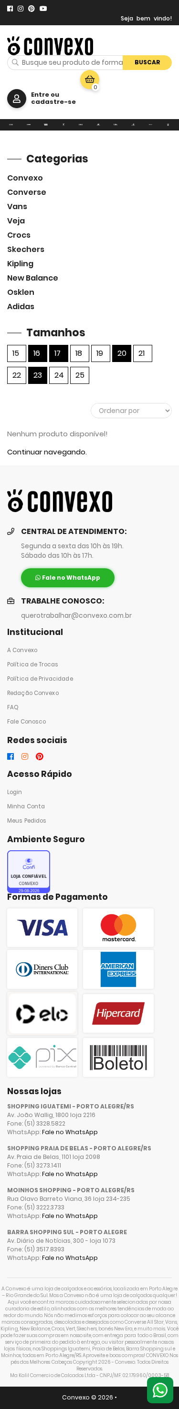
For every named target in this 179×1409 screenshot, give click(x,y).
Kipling (20, 263)
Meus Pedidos (26, 821)
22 (16, 375)
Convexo (25, 177)
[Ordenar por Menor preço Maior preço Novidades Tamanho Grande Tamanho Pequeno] (131, 410)
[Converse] (29, 125)
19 (99, 353)
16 (36, 353)
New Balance (32, 277)
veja (16, 220)
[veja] (64, 125)
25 (79, 375)
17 (57, 353)
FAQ (13, 707)
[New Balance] (133, 125)
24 (59, 375)
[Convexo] (11, 125)
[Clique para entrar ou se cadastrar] (16, 98)
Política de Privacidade (40, 679)
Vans (17, 206)
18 (78, 353)
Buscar (147, 62)
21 (141, 353)
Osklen (20, 292)
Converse (26, 192)
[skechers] (99, 125)
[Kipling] (116, 125)
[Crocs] (81, 125)
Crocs (19, 235)
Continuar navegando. (47, 452)
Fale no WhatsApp (70, 1132)
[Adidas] (168, 125)
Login (14, 792)
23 (37, 375)
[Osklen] (151, 125)
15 (15, 353)
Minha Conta (26, 806)
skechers (25, 249)
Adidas (20, 306)
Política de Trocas (32, 664)
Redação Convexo (33, 693)
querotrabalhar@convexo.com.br (76, 615)
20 (121, 353)
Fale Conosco (26, 721)
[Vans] (46, 125)
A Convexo (22, 650)
